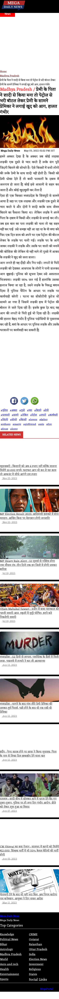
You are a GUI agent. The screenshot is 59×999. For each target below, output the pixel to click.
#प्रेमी (46, 410)
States (33, 974)
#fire (49, 424)
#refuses (5, 424)
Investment (36, 964)
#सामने (15, 415)
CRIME (33, 934)
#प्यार (29, 410)
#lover (14, 429)
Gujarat (34, 939)
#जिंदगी (4, 420)
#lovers (33, 420)
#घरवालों (5, 415)
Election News (38, 959)
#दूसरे (22, 410)
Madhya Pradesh (9, 76)
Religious (35, 969)
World (4, 959)
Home (3, 71)
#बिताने (37, 410)
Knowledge (7, 934)
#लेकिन (24, 415)
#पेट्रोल (33, 415)
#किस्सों (22, 420)
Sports (4, 979)
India (32, 954)
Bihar (3, 944)
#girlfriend (29, 424)
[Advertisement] (29, 47)
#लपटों (42, 415)
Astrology (6, 949)
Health (4, 969)
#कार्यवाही (53, 415)
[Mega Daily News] (13, 11)
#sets (41, 424)
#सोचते (13, 420)
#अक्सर (13, 410)
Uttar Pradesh (38, 949)
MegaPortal (46, 989)
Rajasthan (35, 944)
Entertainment (9, 974)
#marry (17, 424)
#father (43, 420)
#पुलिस (4, 410)
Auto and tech (9, 964)
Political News (9, 939)
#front (4, 429)
